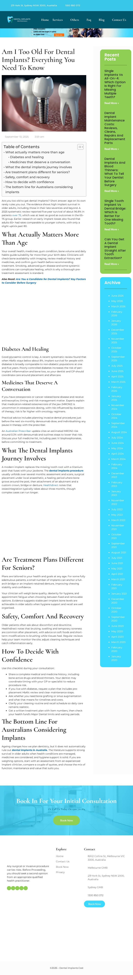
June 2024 (117, 443)
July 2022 (117, 509)
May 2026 (117, 301)
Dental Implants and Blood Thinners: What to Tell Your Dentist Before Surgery (114, 172)
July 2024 (117, 437)
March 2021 (118, 579)
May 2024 (117, 448)
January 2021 (119, 593)
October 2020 (116, 609)
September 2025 (118, 358)
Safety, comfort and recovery (27, 177)
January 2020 (116, 658)
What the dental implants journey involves (38, 167)
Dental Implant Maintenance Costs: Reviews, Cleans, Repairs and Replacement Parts (114, 128)
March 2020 (118, 642)
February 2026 (116, 313)
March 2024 (118, 459)
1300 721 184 (78, 809)
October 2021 (116, 536)
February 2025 (116, 389)
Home (45, 20)
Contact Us (119, 20)
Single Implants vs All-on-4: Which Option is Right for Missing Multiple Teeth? (115, 84)
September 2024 (118, 425)
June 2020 (117, 626)
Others (74, 20)
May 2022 (117, 514)
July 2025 (117, 365)
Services (57, 20)
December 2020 (117, 600)
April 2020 (117, 636)
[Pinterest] (117, 5)
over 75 (16, 215)
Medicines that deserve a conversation (40, 162)
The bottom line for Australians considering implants (39, 189)
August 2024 (119, 432)
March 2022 (118, 520)
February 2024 (116, 466)
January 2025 (116, 398)
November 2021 (117, 527)
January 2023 (116, 493)
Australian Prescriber (18, 431)
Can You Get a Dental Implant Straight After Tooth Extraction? (115, 248)
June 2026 (117, 295)
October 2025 (116, 349)
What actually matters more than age (34, 152)
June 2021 (117, 563)
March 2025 (118, 381)
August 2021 (118, 552)
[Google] (109, 5)
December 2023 (117, 475)
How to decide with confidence (29, 182)
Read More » (111, 103)
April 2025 (117, 376)
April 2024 (117, 453)
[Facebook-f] (113, 5)
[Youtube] (126, 5)
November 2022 (117, 502)
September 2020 (118, 618)
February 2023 (116, 484)
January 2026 (116, 322)
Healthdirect (50, 485)
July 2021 (116, 557)
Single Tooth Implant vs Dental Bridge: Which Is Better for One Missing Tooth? (115, 212)
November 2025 (117, 340)
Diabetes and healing (27, 157)
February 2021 (116, 586)
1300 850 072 (72, 5)
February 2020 (116, 649)
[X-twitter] (121, 5)
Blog (101, 20)
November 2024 (117, 407)
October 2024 (116, 416)
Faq (89, 20)
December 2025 (117, 331)
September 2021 (118, 545)
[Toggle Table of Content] (79, 147)
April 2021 (117, 573)
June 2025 (117, 371)
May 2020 (117, 631)
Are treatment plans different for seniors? (37, 172)
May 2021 (116, 568)
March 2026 (118, 306)
